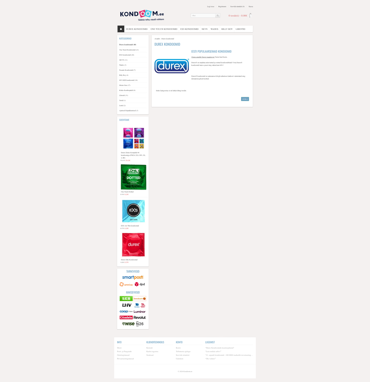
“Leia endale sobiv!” (213, 351)
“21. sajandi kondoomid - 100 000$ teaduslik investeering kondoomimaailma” (229, 355)
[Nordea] (137, 305)
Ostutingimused (123, 355)
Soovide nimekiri (182, 355)
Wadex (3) (122, 65)
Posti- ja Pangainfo (124, 351)
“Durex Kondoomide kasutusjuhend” (219, 347)
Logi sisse (210, 6)
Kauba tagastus (152, 351)
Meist (119, 347)
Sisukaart (150, 355)
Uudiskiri (179, 358)
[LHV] (127, 305)
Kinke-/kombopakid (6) (127, 90)
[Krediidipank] (142, 305)
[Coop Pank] (126, 312)
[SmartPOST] (133, 278)
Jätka (245, 99)
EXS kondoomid (189, 28)
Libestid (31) (123, 95)
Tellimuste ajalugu (183, 351)
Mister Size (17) (124, 85)
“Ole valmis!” (210, 358)
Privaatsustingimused (125, 358)
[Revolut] (139, 318)
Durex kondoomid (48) (127, 44)
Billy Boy (227, 28)
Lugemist (210, 342)
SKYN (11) (123, 60)
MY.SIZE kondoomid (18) (128, 80)
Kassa (251, 6)
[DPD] (139, 284)
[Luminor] (139, 312)
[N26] (139, 324)
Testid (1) (122, 100)
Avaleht (157, 38)
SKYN (205, 28)
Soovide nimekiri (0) (237, 6)
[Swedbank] (139, 299)
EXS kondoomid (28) (126, 55)
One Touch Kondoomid (164, 28)
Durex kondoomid (137, 28)
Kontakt (149, 347)
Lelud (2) (122, 105)
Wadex (214, 28)
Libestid (240, 28)
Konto (178, 347)
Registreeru (222, 6)
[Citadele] (126, 318)
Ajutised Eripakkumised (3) (128, 110)
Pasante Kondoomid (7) (127, 70)
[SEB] (126, 299)
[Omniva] (126, 284)
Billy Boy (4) (123, 75)
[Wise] (128, 324)
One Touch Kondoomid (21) (129, 50)
